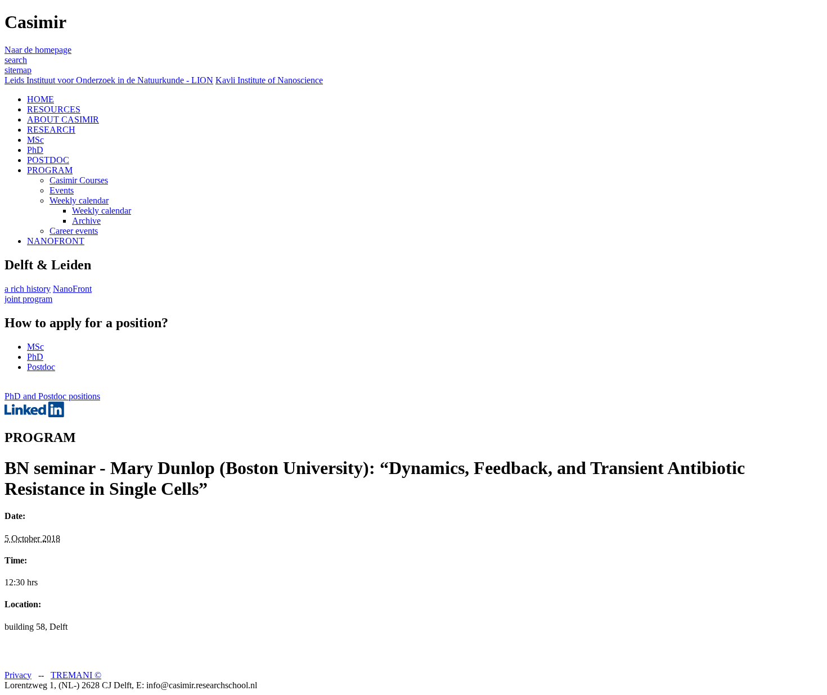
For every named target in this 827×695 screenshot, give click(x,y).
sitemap (18, 70)
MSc (35, 140)
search (16, 60)
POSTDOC (48, 160)
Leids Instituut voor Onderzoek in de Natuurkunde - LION (109, 80)
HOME (40, 99)
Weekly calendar (79, 200)
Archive (86, 220)
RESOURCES (53, 109)
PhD (35, 150)
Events (62, 190)
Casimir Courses (79, 180)
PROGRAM (50, 170)
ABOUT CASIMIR (63, 119)
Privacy (18, 675)
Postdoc (41, 367)
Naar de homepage (38, 50)
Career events (74, 231)
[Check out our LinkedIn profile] (34, 414)
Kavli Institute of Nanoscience (269, 80)
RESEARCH (51, 129)
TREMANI (76, 675)
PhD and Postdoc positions (52, 396)
